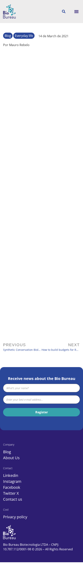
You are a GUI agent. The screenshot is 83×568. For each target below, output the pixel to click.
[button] (76, 11)
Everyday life (24, 36)
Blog (8, 36)
